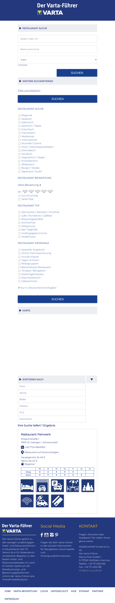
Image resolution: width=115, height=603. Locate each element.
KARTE (25, 310)
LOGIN (44, 591)
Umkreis (22, 65)
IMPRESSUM (11, 598)
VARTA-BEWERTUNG (25, 591)
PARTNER (97, 591)
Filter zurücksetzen (29, 90)
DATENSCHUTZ (59, 591)
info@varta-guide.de (90, 570)
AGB (73, 591)
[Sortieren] (91, 379)
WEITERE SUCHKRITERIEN (37, 81)
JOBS (7, 591)
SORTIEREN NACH (32, 379)
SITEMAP (84, 591)
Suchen (77, 72)
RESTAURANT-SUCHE (34, 28)
